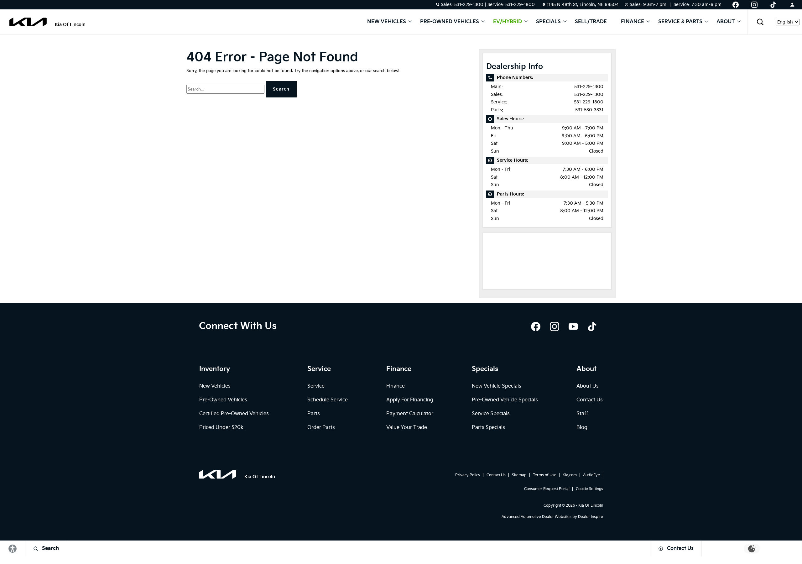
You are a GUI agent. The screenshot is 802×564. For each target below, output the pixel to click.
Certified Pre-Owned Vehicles (234, 414)
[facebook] (536, 326)
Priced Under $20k (221, 428)
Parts (313, 414)
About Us (587, 386)
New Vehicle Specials (496, 386)
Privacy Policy (467, 475)
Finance (632, 22)
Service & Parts (680, 22)
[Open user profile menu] (792, 5)
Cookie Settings (589, 489)
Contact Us (589, 400)
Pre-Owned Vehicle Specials (505, 400)
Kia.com (570, 475)
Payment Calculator (409, 414)
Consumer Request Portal (547, 489)
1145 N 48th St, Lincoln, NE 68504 (583, 4)
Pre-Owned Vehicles (449, 22)
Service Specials (491, 414)
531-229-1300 (588, 86)
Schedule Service (327, 400)
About (725, 22)
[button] (760, 21)
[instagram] (554, 326)
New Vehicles (386, 22)
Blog (581, 428)
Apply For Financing (409, 400)
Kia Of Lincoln (590, 505)
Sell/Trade (591, 22)
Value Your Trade (406, 428)
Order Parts (321, 428)
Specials (548, 22)
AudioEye (591, 475)
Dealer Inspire (590, 516)
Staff (582, 414)
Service (316, 386)
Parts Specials (488, 428)
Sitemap (519, 475)
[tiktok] (592, 326)
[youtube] (573, 326)
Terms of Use (544, 475)
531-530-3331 (589, 109)
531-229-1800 (588, 102)
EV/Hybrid (507, 22)
